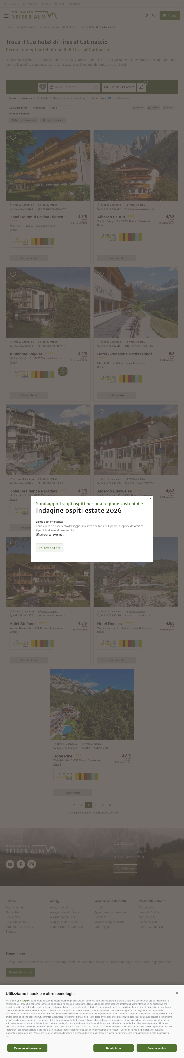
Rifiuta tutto (113, 1048)
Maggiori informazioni (27, 1048)
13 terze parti (23, 1001)
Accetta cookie (157, 1048)
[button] (176, 992)
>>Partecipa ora (49, 548)
